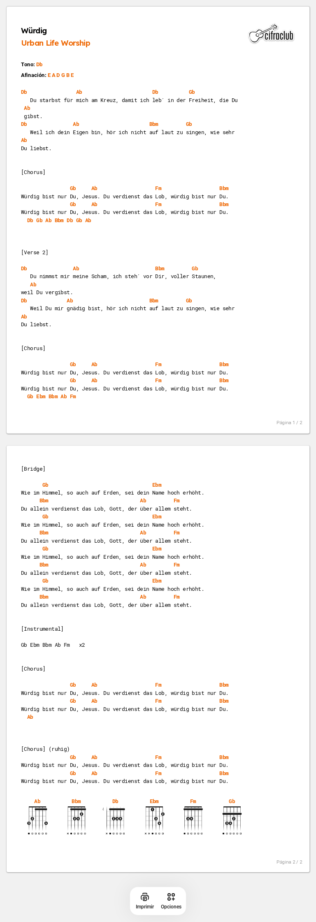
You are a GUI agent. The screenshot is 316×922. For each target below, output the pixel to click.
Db (39, 64)
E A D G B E (61, 75)
